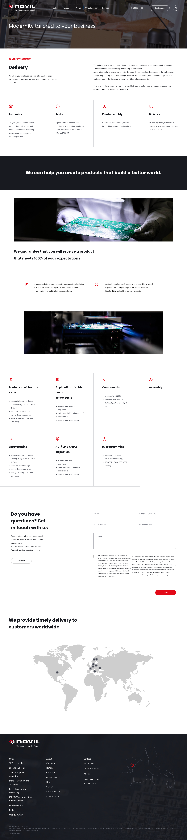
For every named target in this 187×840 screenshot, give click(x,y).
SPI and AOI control (48, 4)
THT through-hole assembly (73, 4)
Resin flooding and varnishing (134, 4)
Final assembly (16, 805)
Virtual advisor (91, 8)
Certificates (50, 4)
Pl (176, 8)
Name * (97, 513)
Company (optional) (147, 513)
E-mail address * (146, 524)
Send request (160, 8)
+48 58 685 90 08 (136, 8)
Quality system (16, 814)
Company (26, 4)
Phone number (100, 524)
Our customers (65, 4)
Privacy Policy (52, 796)
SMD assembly (28, 4)
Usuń (36, 713)
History (38, 4)
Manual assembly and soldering (103, 4)
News (78, 8)
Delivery (13, 810)
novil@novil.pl (90, 783)
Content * (101, 536)
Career (79, 4)
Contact (105, 8)
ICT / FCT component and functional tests (40, 9)
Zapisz (44, 713)
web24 (18, 834)
